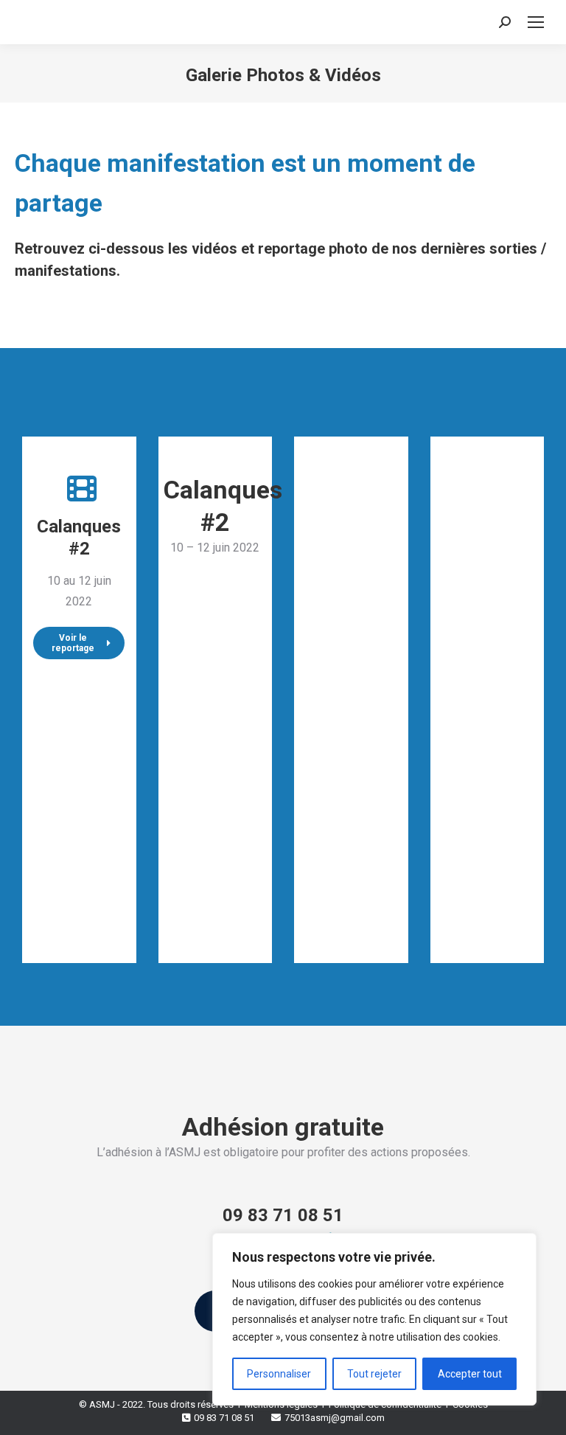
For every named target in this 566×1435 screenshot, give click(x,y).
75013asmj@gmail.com (334, 1417)
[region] (374, 1319)
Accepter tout (470, 1374)
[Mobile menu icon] (535, 22)
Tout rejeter (374, 1374)
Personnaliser (279, 1374)
